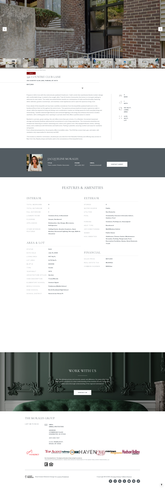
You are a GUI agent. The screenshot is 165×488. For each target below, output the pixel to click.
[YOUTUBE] (129, 481)
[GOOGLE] (133, 481)
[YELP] (124, 481)
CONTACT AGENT (117, 164)
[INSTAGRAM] (115, 481)
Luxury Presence (63, 476)
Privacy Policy (116, 476)
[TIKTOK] (138, 481)
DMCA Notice (127, 476)
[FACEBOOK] (110, 481)
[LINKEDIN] (120, 481)
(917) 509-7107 (79, 165)
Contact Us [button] (82, 392)
